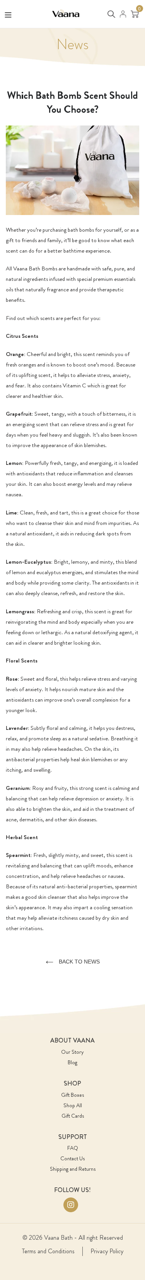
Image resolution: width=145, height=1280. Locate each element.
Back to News (78, 961)
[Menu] (8, 13)
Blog (72, 1062)
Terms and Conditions (48, 1251)
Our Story (72, 1052)
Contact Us (72, 1158)
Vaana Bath (58, 1237)
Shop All (72, 1105)
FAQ (72, 1148)
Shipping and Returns (73, 1169)
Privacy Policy (106, 1251)
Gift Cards (72, 1116)
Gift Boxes (72, 1095)
